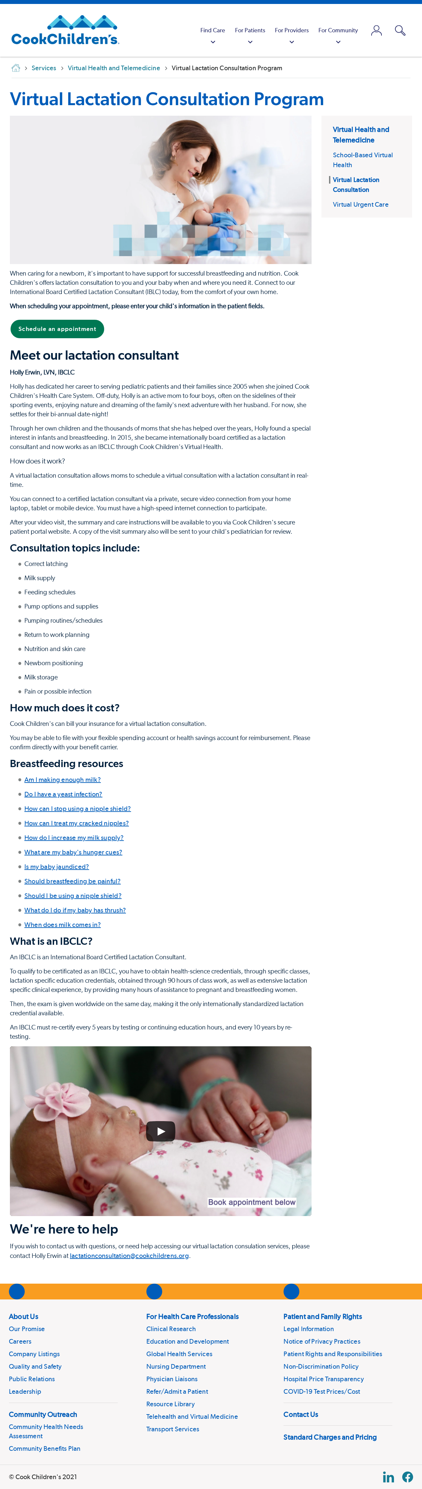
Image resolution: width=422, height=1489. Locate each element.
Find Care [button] (212, 30)
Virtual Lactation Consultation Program (167, 98)
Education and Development (187, 1341)
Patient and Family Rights (323, 1316)
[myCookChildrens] (376, 30)
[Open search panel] (400, 30)
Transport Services (172, 1429)
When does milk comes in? (62, 925)
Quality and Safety (35, 1366)
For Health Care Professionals (192, 1316)
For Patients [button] (250, 30)
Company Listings (34, 1354)
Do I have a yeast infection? (63, 794)
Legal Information (309, 1329)
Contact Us (301, 1414)
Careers (20, 1341)
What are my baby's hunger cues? (73, 852)
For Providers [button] (292, 30)
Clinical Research (171, 1329)
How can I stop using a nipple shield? (77, 809)
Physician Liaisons (172, 1379)
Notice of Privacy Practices (322, 1341)
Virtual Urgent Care (361, 204)
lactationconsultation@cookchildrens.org (129, 1256)
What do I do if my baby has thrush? (75, 910)
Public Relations (32, 1379)
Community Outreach (43, 1414)
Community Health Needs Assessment (46, 1431)
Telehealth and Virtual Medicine (192, 1416)
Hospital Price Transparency (324, 1379)
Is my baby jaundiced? (56, 867)
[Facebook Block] (407, 1477)
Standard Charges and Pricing (330, 1437)
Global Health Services (179, 1354)
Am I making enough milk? (62, 780)
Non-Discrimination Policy (321, 1366)
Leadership (25, 1391)
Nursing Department (176, 1366)
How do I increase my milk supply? (74, 838)
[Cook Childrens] (62, 30)
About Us (23, 1316)
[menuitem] (213, 30)
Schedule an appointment (57, 328)
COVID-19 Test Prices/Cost (322, 1391)
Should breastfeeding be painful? (72, 881)
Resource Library (170, 1404)
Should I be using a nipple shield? (73, 896)
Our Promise (27, 1329)
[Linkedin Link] (388, 1477)
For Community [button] (338, 30)
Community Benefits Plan (45, 1448)
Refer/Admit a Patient (177, 1391)
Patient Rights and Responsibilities (333, 1354)
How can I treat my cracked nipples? (76, 823)
